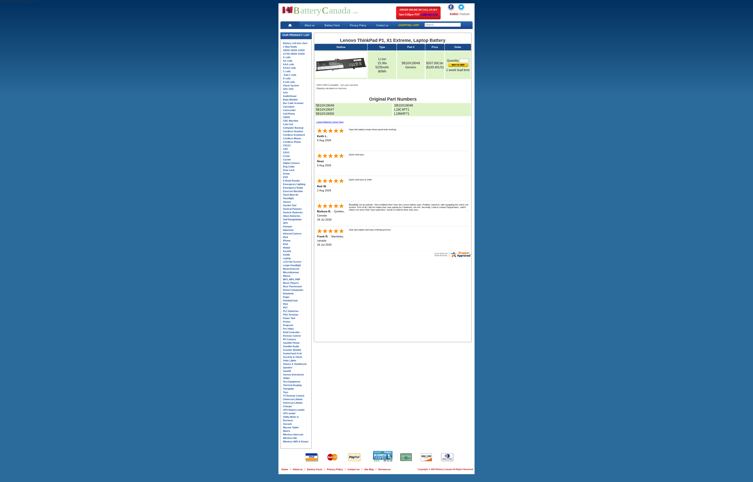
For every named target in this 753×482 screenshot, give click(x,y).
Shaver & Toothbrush (294, 364)
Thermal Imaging (292, 385)
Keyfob (287, 251)
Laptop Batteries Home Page (330, 122)
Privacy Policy (358, 25)
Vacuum (287, 424)
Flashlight (288, 198)
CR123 (287, 145)
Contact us (382, 25)
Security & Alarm (292, 357)
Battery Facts (332, 25)
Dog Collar (289, 166)
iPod (285, 244)
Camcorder (289, 110)
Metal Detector (291, 269)
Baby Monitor (290, 99)
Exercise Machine (293, 191)
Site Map (369, 469)
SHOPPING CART (408, 25)
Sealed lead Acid (292, 353)
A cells (287, 57)
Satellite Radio (291, 346)
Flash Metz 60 (290, 195)
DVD (285, 177)
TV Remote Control (293, 395)
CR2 (285, 149)
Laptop (287, 258)
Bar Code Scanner (293, 103)
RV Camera (289, 339)
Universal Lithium (293, 399)
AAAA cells (289, 68)
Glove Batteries (291, 216)
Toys (285, 392)
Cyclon (287, 159)
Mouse (286, 276)
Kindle (286, 254)
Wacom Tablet (291, 427)
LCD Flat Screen (292, 261)
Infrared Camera (292, 233)
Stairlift (287, 371)
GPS (285, 223)
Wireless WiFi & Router (296, 441)
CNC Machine (290, 120)
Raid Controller (291, 332)
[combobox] (443, 25)
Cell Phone (289, 113)
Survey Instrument (293, 374)
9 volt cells (289, 82)
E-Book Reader (291, 180)
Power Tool (289, 318)
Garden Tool (289, 205)
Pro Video (288, 328)
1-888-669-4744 (429, 14)
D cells (287, 78)
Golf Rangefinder (292, 219)
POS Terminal (290, 314)
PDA (285, 304)
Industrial (288, 230)
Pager (286, 297)
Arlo (285, 92)
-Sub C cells (289, 75)
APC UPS (288, 89)
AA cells (287, 61)
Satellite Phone (291, 343)
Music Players (291, 283)
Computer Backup (293, 128)
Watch (286, 431)
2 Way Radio (290, 46)
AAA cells (288, 64)
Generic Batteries (293, 212)
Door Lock (289, 170)
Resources (384, 469)
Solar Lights (289, 360)
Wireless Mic (290, 438)
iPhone (287, 240)
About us (310, 25)
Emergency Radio (293, 187)
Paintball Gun (290, 300)
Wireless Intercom (293, 434)
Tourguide (288, 388)
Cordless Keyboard (294, 135)
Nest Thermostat (292, 286)
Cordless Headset (293, 131)
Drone (286, 173)
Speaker (287, 367)
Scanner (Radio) (292, 350)
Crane (286, 156)
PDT (285, 307)
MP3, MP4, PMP (291, 279)
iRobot (286, 247)
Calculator (289, 106)
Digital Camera (291, 163)
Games (287, 202)
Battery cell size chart (295, 43)
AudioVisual (289, 96)
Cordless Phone (292, 142)
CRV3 (286, 152)
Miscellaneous (291, 272)
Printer (287, 321)
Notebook (288, 293)
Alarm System (291, 85)
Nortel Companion (293, 290)
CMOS (286, 117)
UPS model (289, 413)
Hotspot (287, 226)
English (454, 14)
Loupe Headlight (292, 265)
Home (284, 469)
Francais (465, 14)
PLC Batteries (291, 311)
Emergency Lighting (294, 184)
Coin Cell (288, 124)
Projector (288, 325)
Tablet (286, 378)
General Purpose (292, 209)
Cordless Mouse (292, 138)
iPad (285, 237)
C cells (287, 71)
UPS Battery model (293, 410)
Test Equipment (291, 381)
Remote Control (292, 336)
